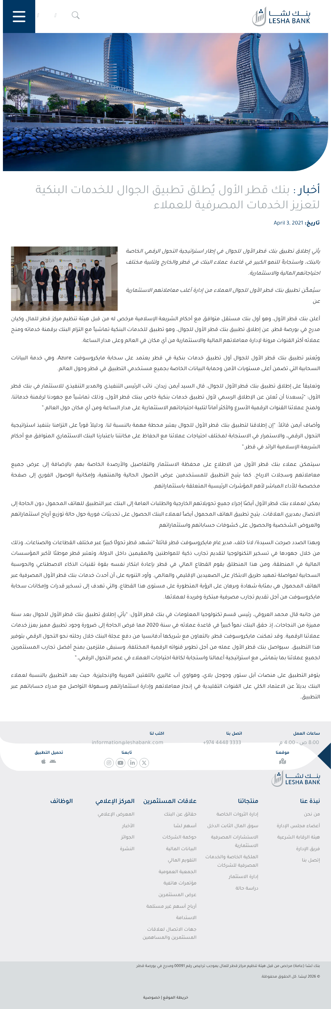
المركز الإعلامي (114, 802)
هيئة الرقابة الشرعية (298, 837)
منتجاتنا (248, 802)
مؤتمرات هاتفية (180, 883)
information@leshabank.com (127, 743)
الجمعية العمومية (177, 872)
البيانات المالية (181, 849)
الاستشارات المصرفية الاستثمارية (234, 842)
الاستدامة (186, 918)
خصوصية (151, 998)
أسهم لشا (185, 826)
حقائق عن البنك (180, 814)
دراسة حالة (247, 889)
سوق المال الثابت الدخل (232, 826)
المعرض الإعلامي (116, 814)
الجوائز (127, 837)
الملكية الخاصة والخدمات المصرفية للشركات (231, 862)
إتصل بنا (311, 860)
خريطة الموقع (175, 998)
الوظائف (61, 802)
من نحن (312, 814)
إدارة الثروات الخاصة (237, 814)
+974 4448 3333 (222, 743)
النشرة (127, 849)
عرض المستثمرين (177, 895)
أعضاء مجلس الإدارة (298, 826)
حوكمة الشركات (179, 837)
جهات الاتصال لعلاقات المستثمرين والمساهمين (169, 934)
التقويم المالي (182, 860)
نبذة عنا (310, 802)
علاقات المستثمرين (170, 802)
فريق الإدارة (308, 849)
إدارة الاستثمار (243, 877)
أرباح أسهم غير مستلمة (171, 907)
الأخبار (128, 826)
